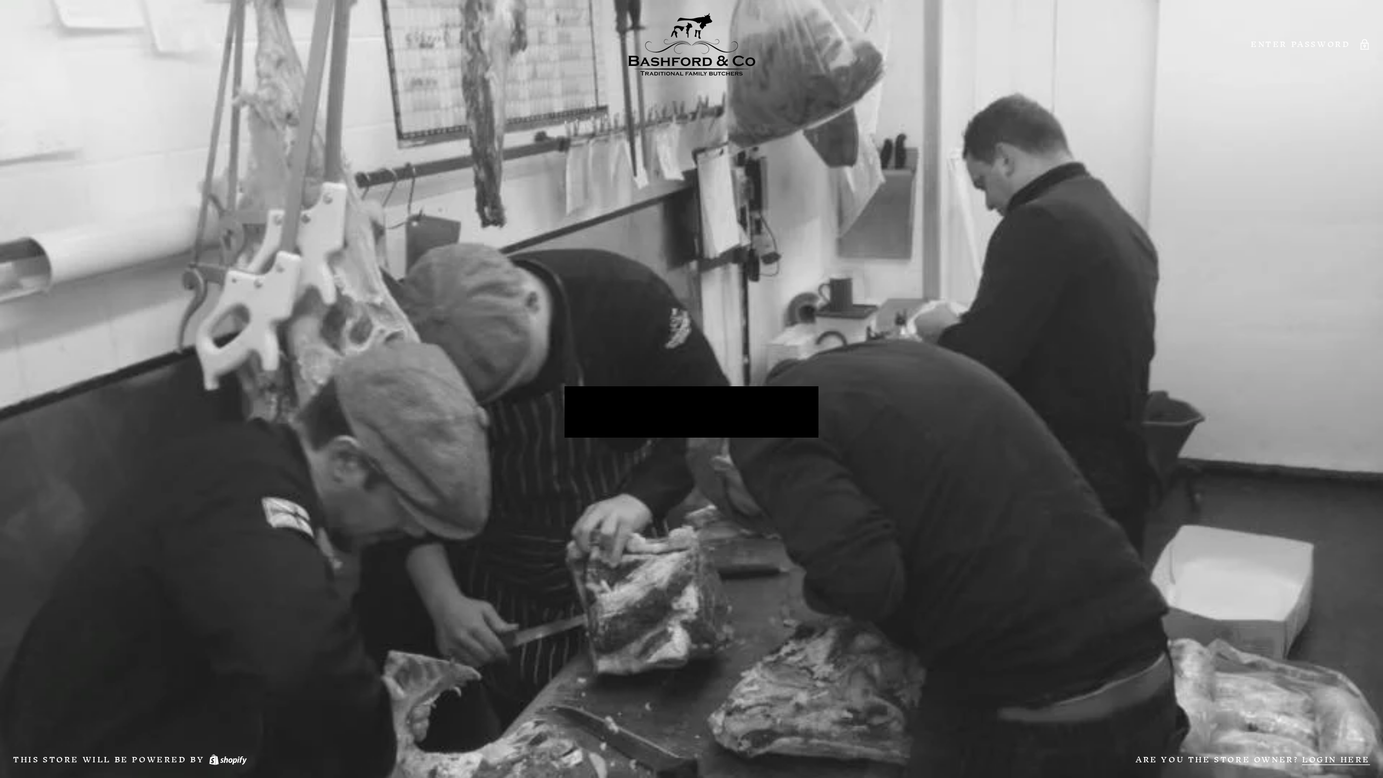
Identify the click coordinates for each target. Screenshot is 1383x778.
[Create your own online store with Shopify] (227, 759)
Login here (1336, 759)
